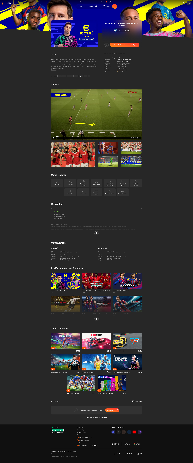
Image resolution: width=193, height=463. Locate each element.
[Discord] (113, 432)
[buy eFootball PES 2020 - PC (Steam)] (127, 281)
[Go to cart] (183, 3)
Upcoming (96, 2)
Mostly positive (120, 70)
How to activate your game (123, 61)
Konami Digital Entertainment (124, 63)
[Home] (7, 3)
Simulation (119, 68)
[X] (118, 432)
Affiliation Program (81, 432)
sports (75, 76)
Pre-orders (89, 2)
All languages (138, 401)
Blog (102, 2)
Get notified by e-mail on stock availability (124, 45)
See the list (119, 58)
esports (81, 76)
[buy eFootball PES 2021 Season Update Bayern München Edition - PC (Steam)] (96, 281)
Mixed (118, 71)
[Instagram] (124, 432)
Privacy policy (80, 430)
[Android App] (126, 444)
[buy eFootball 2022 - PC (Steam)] (65, 281)
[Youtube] (134, 432)
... (89, 76)
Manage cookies (55, 453)
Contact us (79, 435)
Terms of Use (80, 427)
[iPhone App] (115, 444)
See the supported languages (124, 59)
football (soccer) (61, 76)
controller (70, 76)
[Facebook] (129, 432)
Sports (124, 68)
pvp (85, 76)
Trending (82, 2)
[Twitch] (140, 432)
